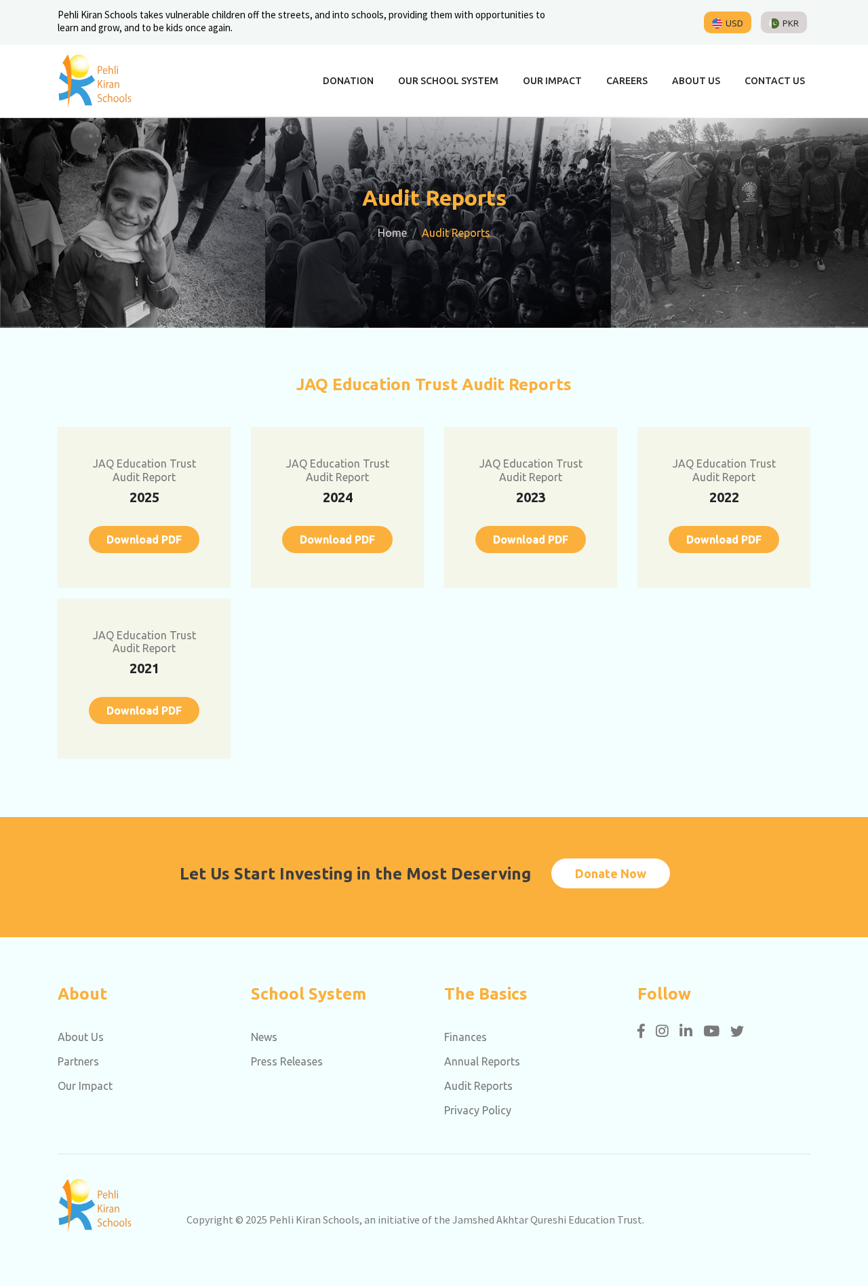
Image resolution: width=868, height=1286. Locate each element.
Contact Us (775, 80)
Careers (627, 80)
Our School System (448, 80)
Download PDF (144, 539)
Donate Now (610, 873)
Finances (465, 1037)
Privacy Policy (477, 1110)
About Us (696, 80)
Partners (78, 1061)
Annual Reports (482, 1061)
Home (392, 233)
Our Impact (552, 80)
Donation (348, 80)
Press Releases (287, 1061)
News (264, 1037)
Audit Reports (478, 1086)
